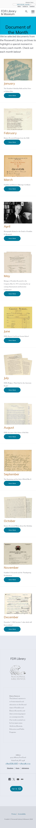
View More (12, 95)
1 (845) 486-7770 (25, 764)
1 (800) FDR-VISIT (12, 764)
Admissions (25, 768)
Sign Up (15, 789)
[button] (24, 4)
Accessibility (22, 814)
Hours (17, 768)
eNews (19, 6)
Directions (32, 6)
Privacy (14, 814)
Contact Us (25, 6)
